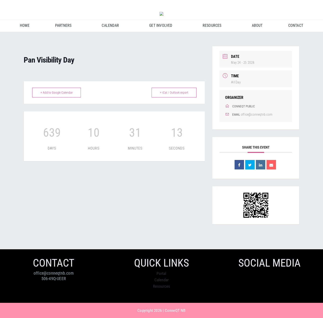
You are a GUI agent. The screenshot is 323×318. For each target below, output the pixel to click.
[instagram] (301, 5)
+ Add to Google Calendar (56, 92)
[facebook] (293, 5)
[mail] (310, 5)
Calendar (161, 279)
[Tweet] (250, 164)
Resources (161, 286)
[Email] (271, 164)
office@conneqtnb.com (256, 114)
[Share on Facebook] (239, 164)
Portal (161, 273)
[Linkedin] (260, 164)
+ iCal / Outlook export (174, 92)
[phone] (319, 5)
